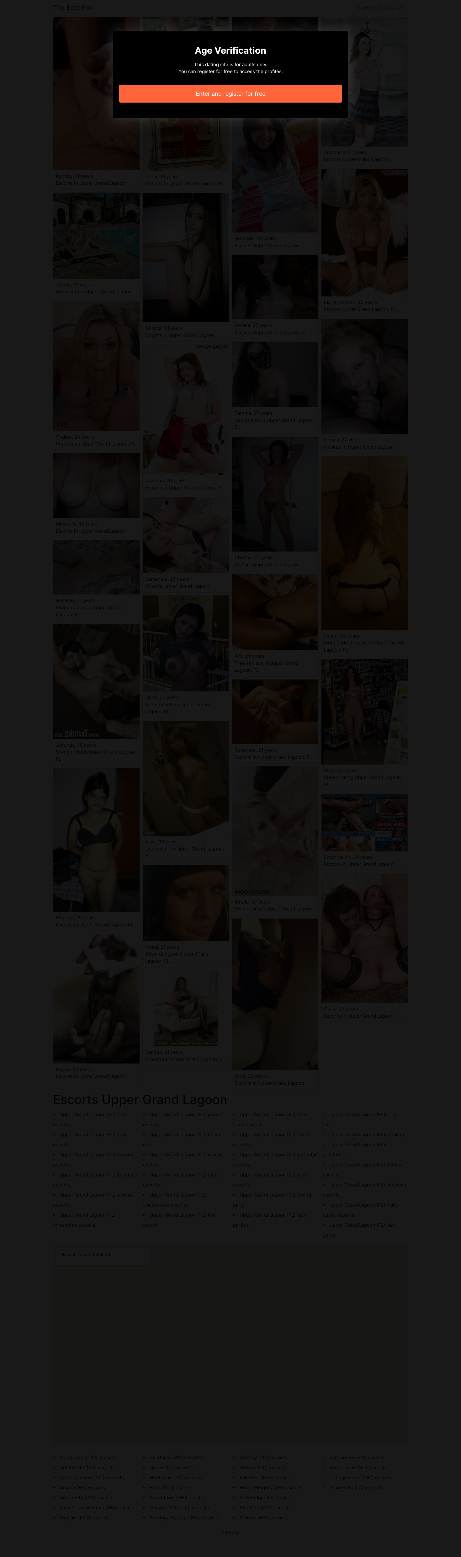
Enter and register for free (230, 93)
